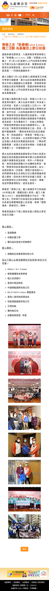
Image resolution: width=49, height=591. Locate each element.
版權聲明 (7, 582)
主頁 (3, 34)
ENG (28, 15)
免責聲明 (16, 582)
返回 (24, 549)
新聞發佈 (20, 34)
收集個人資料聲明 (38, 582)
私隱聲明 (25, 582)
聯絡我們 (16, 585)
